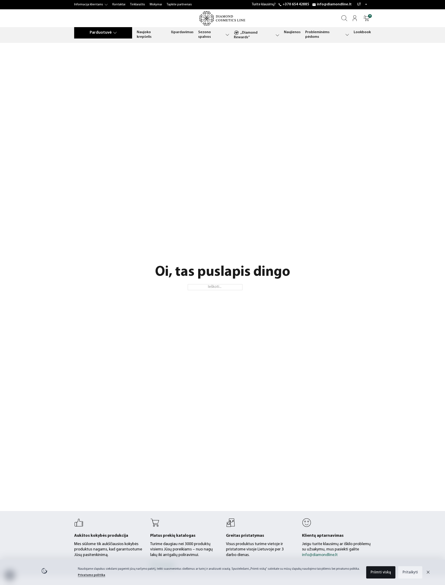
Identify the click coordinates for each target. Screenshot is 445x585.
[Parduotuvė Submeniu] (115, 33)
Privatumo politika (91, 575)
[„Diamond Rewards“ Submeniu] (277, 35)
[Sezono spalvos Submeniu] (227, 35)
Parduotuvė (101, 33)
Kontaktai (118, 4)
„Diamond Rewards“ (245, 35)
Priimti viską (381, 572)
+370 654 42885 (296, 4)
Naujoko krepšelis (144, 34)
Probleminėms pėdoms (317, 34)
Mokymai (156, 4)
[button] (366, 18)
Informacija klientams (88, 4)
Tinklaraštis (137, 4)
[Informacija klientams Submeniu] (106, 4)
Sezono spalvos (204, 34)
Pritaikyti (410, 572)
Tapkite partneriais (179, 4)
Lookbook (362, 32)
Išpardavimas (182, 32)
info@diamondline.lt (334, 4)
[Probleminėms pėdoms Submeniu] (347, 35)
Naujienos (292, 32)
